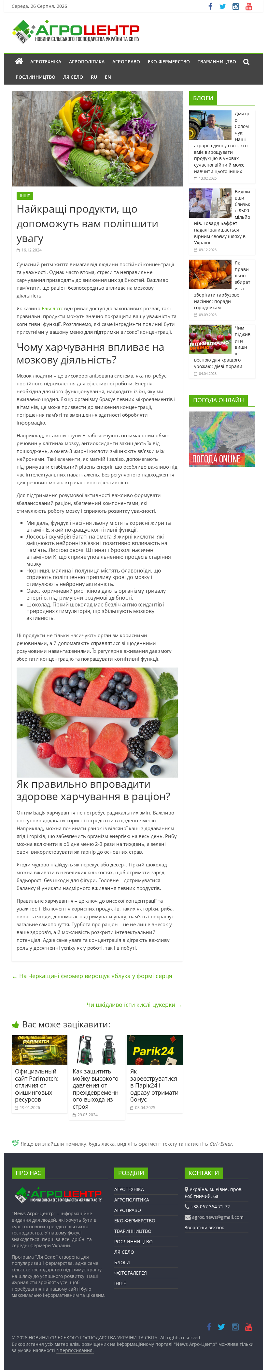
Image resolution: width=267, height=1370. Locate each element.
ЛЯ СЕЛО (73, 77)
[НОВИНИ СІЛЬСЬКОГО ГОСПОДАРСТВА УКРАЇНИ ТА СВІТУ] (75, 22)
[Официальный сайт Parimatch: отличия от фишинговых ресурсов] (39, 1039)
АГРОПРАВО (126, 61)
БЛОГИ (203, 98)
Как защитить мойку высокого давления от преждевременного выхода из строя (96, 1088)
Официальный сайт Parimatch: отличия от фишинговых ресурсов (37, 1085)
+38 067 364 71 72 (210, 1206)
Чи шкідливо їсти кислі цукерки (135, 1004)
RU (94, 77)
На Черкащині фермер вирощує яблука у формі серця (92, 976)
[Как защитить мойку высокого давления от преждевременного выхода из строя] (97, 1039)
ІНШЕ (25, 196)
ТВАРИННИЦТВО (217, 61)
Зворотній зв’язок (204, 1227)
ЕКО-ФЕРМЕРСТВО (169, 61)
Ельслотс (52, 308)
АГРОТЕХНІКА (45, 61)
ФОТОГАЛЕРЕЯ (130, 1273)
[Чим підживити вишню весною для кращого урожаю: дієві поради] (210, 328)
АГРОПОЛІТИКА (87, 61)
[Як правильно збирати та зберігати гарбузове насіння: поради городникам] (210, 263)
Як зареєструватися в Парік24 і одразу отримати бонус (154, 1085)
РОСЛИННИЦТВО (35, 77)
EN (108, 77)
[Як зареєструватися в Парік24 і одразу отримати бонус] (155, 1039)
